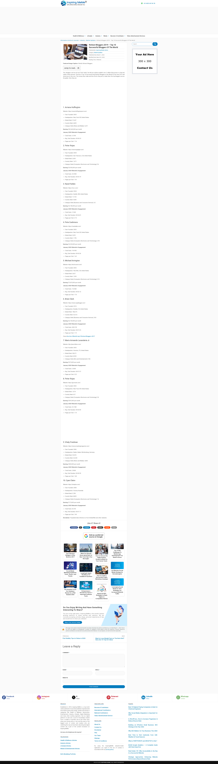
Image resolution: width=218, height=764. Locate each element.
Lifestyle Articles (65, 746)
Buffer (100, 527)
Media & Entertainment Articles (70, 748)
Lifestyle (89, 36)
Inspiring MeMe (105, 762)
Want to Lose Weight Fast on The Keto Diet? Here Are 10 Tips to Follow (109, 639)
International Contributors (102, 710)
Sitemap (97, 738)
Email (114, 527)
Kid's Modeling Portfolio (68, 754)
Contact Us (97, 727)
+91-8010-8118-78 (149, 3)
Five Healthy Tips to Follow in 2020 (74, 638)
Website (65, 677)
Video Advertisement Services (136, 36)
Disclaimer (97, 730)
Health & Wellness (78, 36)
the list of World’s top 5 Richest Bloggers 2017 (81, 336)
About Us (97, 724)
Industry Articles (65, 743)
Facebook (74, 527)
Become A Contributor (117, 36)
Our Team (97, 735)
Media (105, 36)
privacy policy (110, 749)
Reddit (107, 527)
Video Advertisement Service (103, 715)
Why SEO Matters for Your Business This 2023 (142, 731)
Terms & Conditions (100, 741)
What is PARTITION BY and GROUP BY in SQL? (142, 741)
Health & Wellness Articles (68, 740)
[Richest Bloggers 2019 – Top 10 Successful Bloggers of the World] (75, 52)
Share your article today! (72, 622)
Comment (66, 652)
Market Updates (98, 52)
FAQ (95, 732)
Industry (97, 36)
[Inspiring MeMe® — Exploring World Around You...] (73, 3)
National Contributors (101, 713)
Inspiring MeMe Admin (102, 50)
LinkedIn (86, 527)
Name (65, 669)
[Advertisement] (109, 20)
